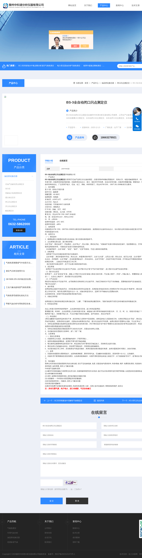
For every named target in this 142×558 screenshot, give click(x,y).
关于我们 (88, 5)
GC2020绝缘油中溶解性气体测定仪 (68, 401)
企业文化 (48, 537)
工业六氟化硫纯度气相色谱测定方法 (20, 287)
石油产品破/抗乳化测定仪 (14, 184)
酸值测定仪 (9, 211)
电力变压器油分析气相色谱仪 (68, 66)
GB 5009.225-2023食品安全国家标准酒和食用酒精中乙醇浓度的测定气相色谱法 (20, 279)
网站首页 (72, 5)
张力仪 (7, 189)
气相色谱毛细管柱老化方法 (17, 295)
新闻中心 (120, 5)
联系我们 (48, 542)
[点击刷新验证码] (70, 482)
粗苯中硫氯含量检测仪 (92, 66)
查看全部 (19, 230)
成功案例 (76, 537)
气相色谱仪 (11, 528)
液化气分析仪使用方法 (15, 271)
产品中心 (104, 5)
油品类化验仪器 (108, 83)
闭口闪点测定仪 (123, 83)
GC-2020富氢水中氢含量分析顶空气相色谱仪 (36, 66)
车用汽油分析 (12, 533)
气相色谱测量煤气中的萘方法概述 (20, 263)
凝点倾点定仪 (10, 197)
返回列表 (100, 401)
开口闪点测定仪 (11, 206)
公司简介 (48, 528)
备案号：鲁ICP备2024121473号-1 (61, 554)
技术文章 (136, 5)
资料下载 (76, 542)
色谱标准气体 (12, 542)
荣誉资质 (48, 533)
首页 (86, 83)
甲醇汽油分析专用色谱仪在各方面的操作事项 (20, 304)
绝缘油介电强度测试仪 (13, 193)
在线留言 (64, 161)
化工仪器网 (133, 554)
